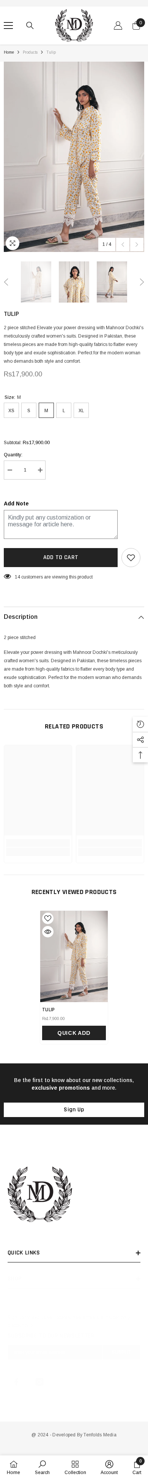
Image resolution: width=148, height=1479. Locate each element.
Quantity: (13, 454)
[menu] (8, 25)
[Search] (30, 25)
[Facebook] (16, 1382)
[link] (38, 843)
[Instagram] (39, 1382)
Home (9, 52)
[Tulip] (74, 956)
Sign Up (74, 1110)
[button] (122, 244)
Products (30, 52)
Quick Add (74, 1033)
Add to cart (61, 557)
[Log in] (118, 25)
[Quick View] (48, 931)
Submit (122, 1352)
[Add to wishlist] (130, 557)
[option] (74, 157)
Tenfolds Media (99, 1435)
